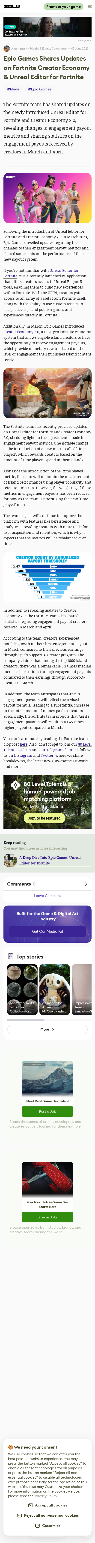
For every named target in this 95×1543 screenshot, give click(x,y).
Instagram (23, 755)
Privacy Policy (46, 1496)
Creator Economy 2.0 (21, 331)
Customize (50, 1525)
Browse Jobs (48, 1217)
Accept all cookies (50, 1505)
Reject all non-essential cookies (50, 1515)
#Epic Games (39, 89)
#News (13, 89)
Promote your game (63, 6)
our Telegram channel (58, 749)
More (44, 1029)
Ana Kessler (19, 48)
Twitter (47, 755)
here (23, 744)
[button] (47, 198)
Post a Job (47, 1111)
